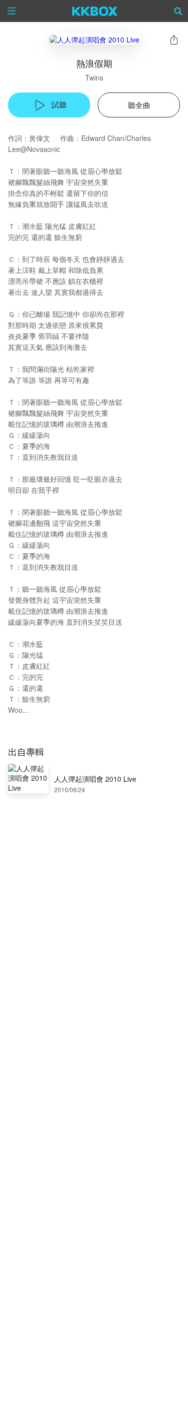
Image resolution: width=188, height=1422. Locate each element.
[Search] (178, 11)
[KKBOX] (95, 11)
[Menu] (12, 11)
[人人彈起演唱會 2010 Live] (94, 39)
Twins (94, 77)
